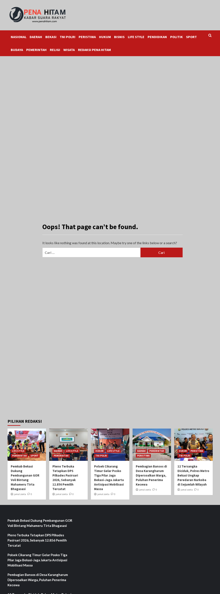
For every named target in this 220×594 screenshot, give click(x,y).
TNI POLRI (67, 37)
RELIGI (55, 50)
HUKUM (105, 37)
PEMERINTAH (36, 50)
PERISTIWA (87, 37)
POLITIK (176, 37)
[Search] (210, 35)
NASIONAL (18, 37)
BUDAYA (17, 50)
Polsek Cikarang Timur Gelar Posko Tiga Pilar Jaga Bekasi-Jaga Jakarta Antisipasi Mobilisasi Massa (37, 560)
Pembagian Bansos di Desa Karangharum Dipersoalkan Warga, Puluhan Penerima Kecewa (151, 475)
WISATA (69, 50)
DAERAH (36, 37)
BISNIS (119, 37)
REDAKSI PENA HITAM (94, 50)
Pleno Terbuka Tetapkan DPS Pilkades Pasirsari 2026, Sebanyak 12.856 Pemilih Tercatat (37, 540)
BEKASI (51, 37)
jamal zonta (20, 494)
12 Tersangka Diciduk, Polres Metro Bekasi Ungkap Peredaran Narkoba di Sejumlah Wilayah (193, 475)
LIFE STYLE (136, 37)
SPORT (191, 37)
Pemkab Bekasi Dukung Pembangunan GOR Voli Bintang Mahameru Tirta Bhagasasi (40, 523)
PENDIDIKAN (157, 37)
